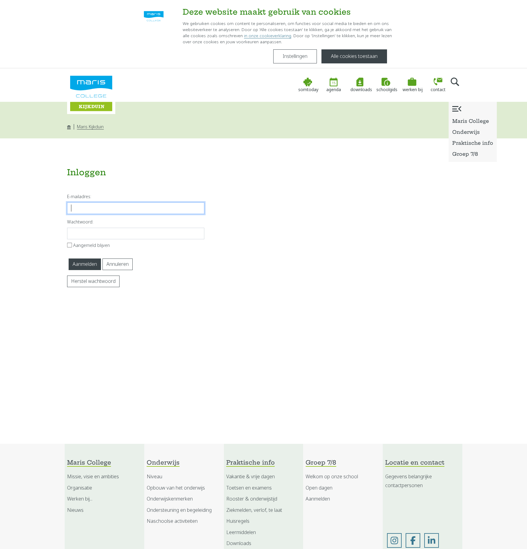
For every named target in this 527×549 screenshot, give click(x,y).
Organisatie (79, 487)
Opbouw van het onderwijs (176, 487)
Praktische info (472, 143)
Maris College (470, 121)
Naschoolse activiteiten (172, 521)
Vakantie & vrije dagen (250, 476)
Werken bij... (79, 498)
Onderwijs (466, 132)
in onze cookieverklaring (267, 36)
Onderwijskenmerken (170, 498)
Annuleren (117, 264)
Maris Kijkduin (90, 127)
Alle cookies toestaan (354, 56)
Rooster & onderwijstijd (251, 498)
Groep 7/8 (465, 154)
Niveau (154, 476)
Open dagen (319, 487)
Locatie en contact (414, 463)
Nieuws (75, 510)
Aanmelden (85, 264)
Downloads (238, 543)
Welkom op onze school (332, 476)
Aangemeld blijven (91, 245)
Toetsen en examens (249, 487)
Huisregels (237, 521)
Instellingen (295, 56)
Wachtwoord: (80, 222)
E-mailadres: (79, 197)
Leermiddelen (241, 532)
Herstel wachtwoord (93, 281)
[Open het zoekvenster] (455, 85)
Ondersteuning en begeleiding (179, 510)
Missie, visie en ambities (93, 476)
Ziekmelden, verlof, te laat (254, 510)
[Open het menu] (456, 108)
